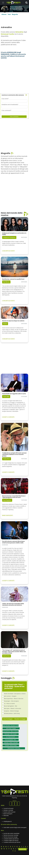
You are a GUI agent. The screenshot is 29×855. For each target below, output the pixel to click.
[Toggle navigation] (3, 2)
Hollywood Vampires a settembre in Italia (14, 233)
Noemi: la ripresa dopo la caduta (13, 321)
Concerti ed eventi (8, 808)
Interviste (6, 815)
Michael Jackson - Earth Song (12, 713)
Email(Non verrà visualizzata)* (10, 104)
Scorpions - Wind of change (11, 711)
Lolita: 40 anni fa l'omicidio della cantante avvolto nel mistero (13, 604)
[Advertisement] (14, 20)
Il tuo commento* (6, 110)
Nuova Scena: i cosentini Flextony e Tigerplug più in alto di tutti (14, 496)
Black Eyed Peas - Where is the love (13, 698)
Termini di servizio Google (10, 837)
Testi (9, 14)
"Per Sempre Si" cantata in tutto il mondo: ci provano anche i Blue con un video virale (14, 651)
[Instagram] (16, 804)
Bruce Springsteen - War (10, 706)
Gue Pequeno (7, 500)
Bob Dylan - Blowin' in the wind (12, 708)
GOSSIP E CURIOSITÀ (8, 417)
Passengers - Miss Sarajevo (11, 701)
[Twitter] (18, 804)
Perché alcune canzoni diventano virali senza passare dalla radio (13, 542)
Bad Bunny (6, 282)
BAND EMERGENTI (7, 515)
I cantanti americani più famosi (11, 842)
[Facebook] (10, 804)
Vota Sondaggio (8, 719)
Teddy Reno (6, 459)
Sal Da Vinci (6, 656)
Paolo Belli (6, 396)
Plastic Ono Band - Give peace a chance (15, 693)
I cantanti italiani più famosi (11, 838)
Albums (4, 14)
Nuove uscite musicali (9, 812)
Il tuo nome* (5, 98)
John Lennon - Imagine (10, 696)
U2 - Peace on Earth (9, 703)
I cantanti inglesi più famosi (10, 840)
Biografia (15, 14)
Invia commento (14, 116)
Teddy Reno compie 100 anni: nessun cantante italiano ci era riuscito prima (14, 454)
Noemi (5, 323)
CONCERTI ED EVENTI (8, 251)
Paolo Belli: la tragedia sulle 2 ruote (14, 394)
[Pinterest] (13, 804)
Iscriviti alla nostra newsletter (11, 833)
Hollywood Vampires (9, 237)
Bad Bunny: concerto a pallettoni (13, 279)
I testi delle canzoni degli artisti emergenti (14, 827)
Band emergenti (7, 813)
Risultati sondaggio (20, 719)
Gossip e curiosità (8, 810)
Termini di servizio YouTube (10, 835)
